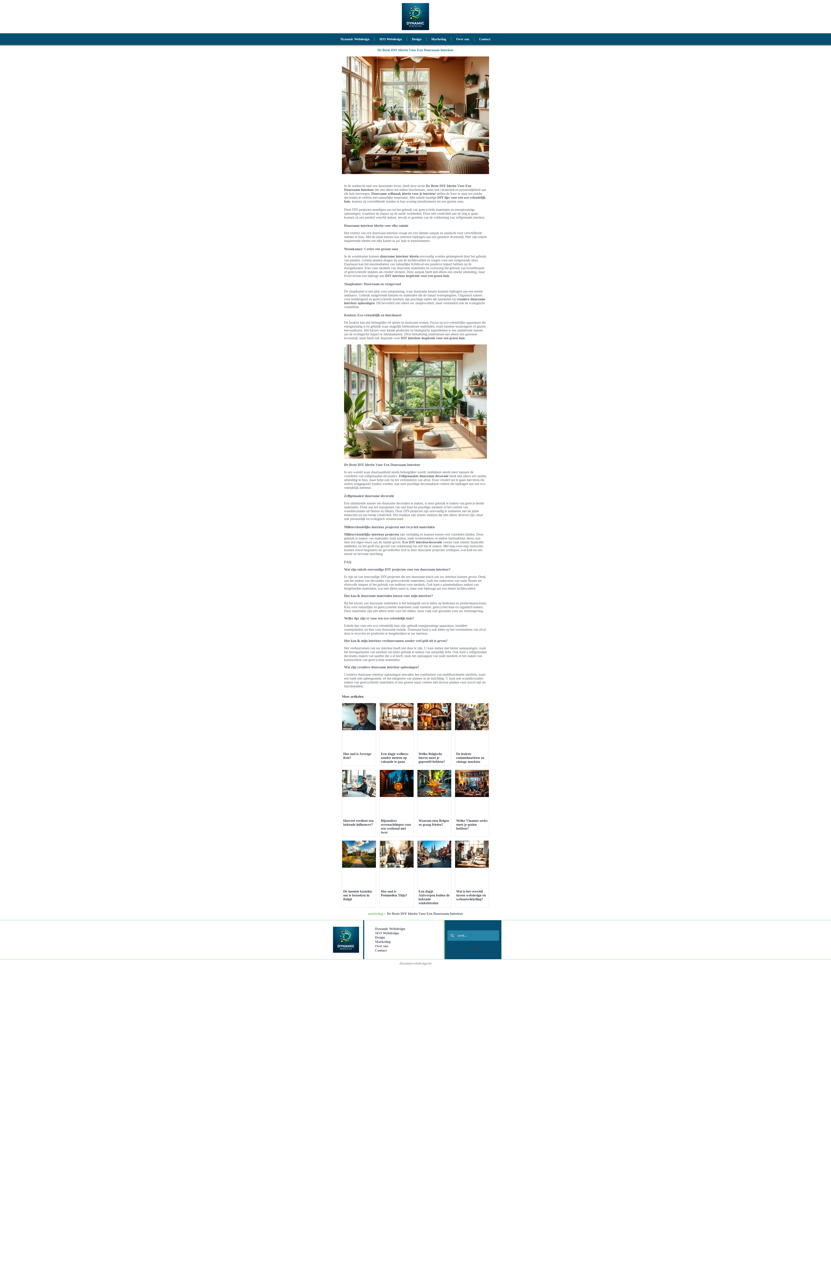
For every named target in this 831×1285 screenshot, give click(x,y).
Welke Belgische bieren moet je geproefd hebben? (432, 757)
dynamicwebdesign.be (415, 963)
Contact (484, 39)
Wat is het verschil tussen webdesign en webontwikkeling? (471, 895)
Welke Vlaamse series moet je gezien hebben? (472, 824)
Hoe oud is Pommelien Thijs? (394, 893)
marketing (375, 913)
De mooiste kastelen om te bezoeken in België (357, 895)
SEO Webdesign (390, 39)
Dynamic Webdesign (355, 39)
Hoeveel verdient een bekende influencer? (358, 822)
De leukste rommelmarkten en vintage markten (470, 757)
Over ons (462, 39)
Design (416, 39)
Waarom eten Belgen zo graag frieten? (434, 822)
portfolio (473, 947)
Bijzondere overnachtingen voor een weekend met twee (396, 826)
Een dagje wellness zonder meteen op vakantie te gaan (394, 757)
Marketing (438, 39)
